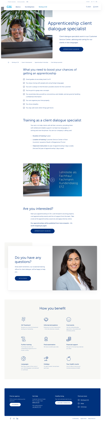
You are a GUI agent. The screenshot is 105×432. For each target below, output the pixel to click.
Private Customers (12, 1)
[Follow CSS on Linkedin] (17, 418)
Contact (88, 1)
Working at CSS (85, 400)
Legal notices (83, 418)
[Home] (8, 62)
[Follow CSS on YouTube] (14, 418)
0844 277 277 (35, 402)
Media (82, 403)
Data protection (91, 418)
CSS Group (83, 406)
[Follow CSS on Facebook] (10, 418)
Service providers (21, 1)
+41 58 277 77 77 (36, 407)
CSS (27, 1)
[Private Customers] (9, 7)
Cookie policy (75, 418)
